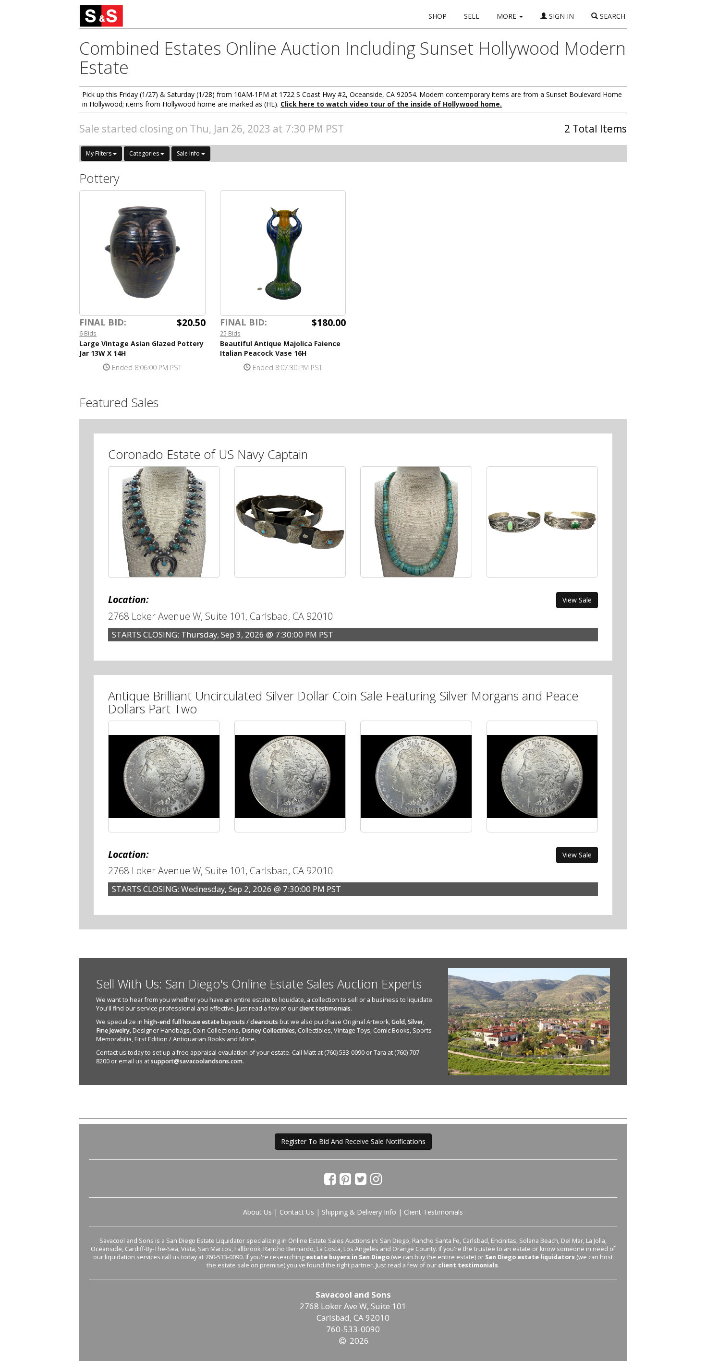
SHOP (437, 16)
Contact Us (297, 1211)
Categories (144, 153)
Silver (415, 1022)
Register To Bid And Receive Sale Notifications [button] (353, 1141)
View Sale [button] (577, 599)
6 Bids (88, 333)
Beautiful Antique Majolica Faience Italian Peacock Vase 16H (280, 348)
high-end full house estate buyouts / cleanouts (211, 1022)
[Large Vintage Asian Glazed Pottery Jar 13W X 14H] (142, 253)
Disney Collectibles (268, 1030)
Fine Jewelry (113, 1030)
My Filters (99, 153)
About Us (257, 1211)
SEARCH (611, 16)
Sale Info (189, 153)
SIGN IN (560, 16)
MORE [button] (507, 16)
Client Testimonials (433, 1211)
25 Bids (230, 333)
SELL (471, 16)
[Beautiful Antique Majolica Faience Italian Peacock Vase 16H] (283, 253)
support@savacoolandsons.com (197, 1061)
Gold (398, 1022)
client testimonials (325, 1008)
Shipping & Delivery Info (359, 1211)
